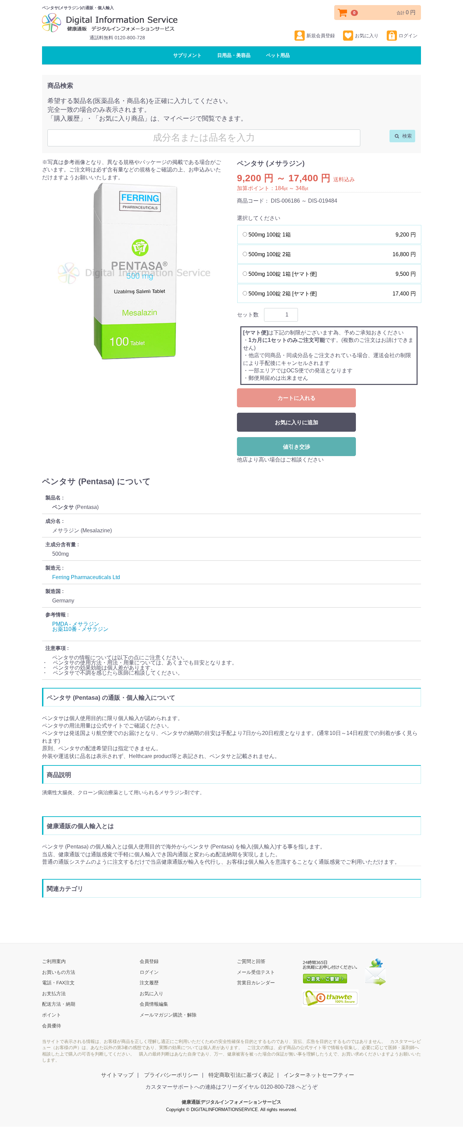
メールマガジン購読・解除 (168, 1015)
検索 (406, 136)
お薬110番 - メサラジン (80, 629)
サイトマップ (117, 1075)
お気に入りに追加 (296, 422)
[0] (342, 12)
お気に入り (367, 35)
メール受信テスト (256, 972)
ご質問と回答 (251, 961)
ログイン (408, 35)
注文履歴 (149, 983)
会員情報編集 (154, 1004)
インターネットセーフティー (319, 1075)
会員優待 (51, 1025)
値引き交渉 (296, 447)
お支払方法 (54, 993)
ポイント (51, 1015)
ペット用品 (278, 55)
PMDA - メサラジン (75, 624)
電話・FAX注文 (58, 983)
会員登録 (149, 961)
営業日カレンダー (256, 983)
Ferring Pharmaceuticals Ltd (86, 577)
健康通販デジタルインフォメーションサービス (231, 1102)
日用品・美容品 (233, 55)
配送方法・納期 (58, 1004)
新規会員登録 (320, 35)
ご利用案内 (54, 961)
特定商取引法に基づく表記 (241, 1075)
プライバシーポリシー (171, 1075)
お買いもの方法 (58, 972)
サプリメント (187, 55)
